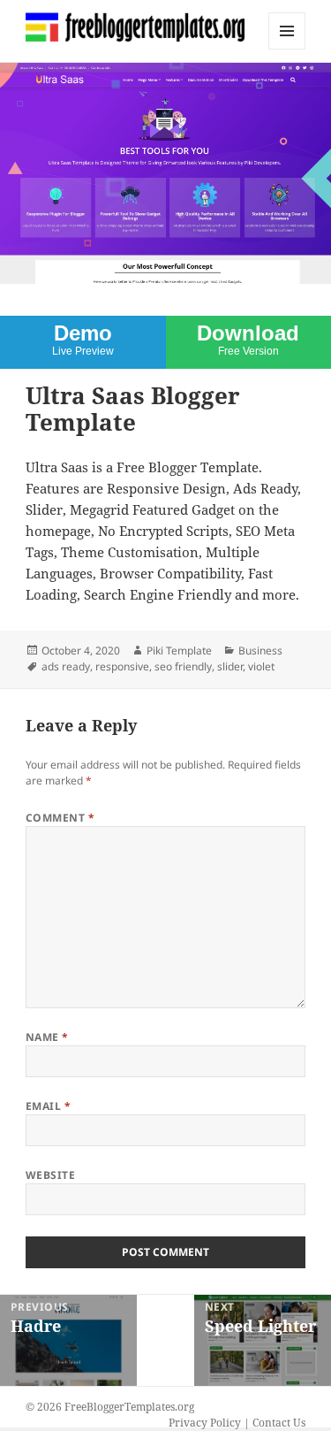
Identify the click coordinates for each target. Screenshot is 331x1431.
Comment (60, 817)
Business (260, 650)
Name (47, 1037)
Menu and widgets (287, 49)
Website (50, 1174)
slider (230, 666)
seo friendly (183, 666)
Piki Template (179, 650)
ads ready (65, 666)
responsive (122, 666)
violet (261, 666)
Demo (83, 339)
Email (48, 1105)
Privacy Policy (205, 1422)
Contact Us (278, 1422)
